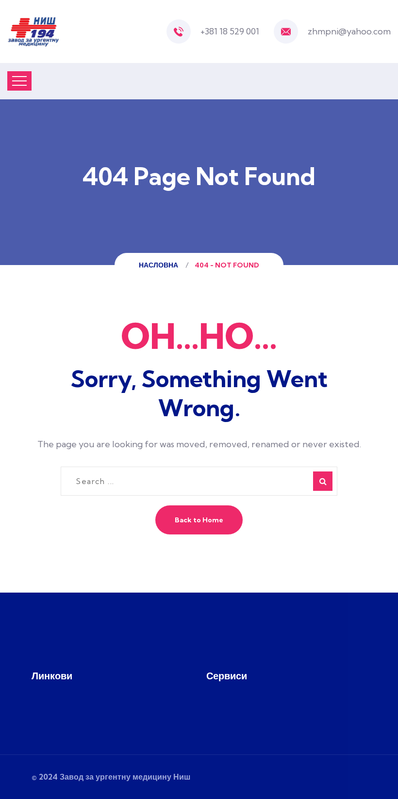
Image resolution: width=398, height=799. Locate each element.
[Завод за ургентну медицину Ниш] (33, 31)
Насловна (160, 265)
